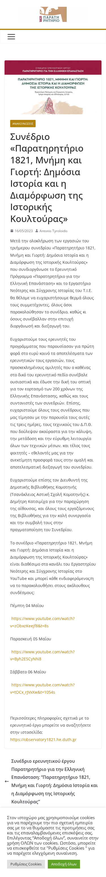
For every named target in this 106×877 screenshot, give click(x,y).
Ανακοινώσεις (22, 124)
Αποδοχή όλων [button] (64, 864)
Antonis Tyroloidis (54, 230)
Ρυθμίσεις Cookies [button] (26, 864)
